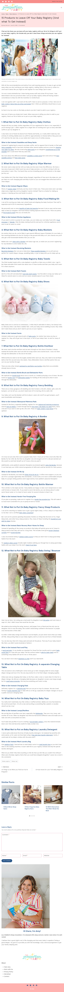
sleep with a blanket (19, 241)
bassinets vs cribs (23, 659)
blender (12, 222)
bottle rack (11, 378)
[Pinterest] (12, 1)
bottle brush (16, 375)
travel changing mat (13, 691)
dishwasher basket (24, 378)
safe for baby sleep (47, 652)
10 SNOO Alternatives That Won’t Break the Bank (52, 808)
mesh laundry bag (44, 744)
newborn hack (8, 744)
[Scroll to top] (61, 987)
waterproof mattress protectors (48, 404)
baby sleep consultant (26, 513)
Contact (6, 976)
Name (4, 855)
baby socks (32, 336)
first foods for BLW (9, 212)
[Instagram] (5, 1)
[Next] (61, 800)
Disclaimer (7, 974)
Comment (5, 835)
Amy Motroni (6, 25)
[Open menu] (61, 8)
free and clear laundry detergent (42, 735)
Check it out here (31, 545)
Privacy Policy (8, 972)
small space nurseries (13, 681)
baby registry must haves (45, 409)
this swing (46, 620)
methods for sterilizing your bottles (30, 366)
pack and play (7, 650)
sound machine (15, 532)
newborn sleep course (26, 537)
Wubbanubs (39, 713)
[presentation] (11, 794)
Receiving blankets (8, 251)
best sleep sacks (20, 158)
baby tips (14, 761)
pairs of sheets (11, 406)
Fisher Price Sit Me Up (31, 474)
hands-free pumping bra (42, 499)
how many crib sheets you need (42, 406)
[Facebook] (9, 1)
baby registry (6, 761)
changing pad (21, 688)
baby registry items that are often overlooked (16, 104)
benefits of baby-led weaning (28, 208)
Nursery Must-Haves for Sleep (32, 525)
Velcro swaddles (7, 147)
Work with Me (8, 969)
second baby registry (36, 722)
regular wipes (12, 189)
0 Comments (22, 25)
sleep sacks (31, 149)
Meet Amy (7, 967)
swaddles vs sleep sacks (34, 156)
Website (46, 855)
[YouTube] (3, 1)
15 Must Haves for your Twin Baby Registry (49, 768)
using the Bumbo (51, 465)
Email (25, 855)
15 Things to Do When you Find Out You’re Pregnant (15, 769)
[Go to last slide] (3, 800)
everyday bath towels (30, 274)
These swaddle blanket (38, 251)
